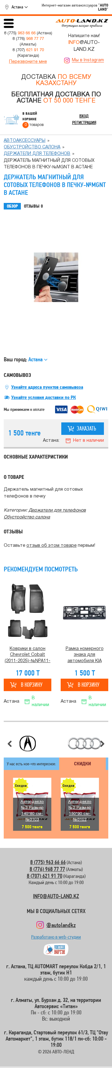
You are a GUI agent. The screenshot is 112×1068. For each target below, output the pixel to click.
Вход (84, 115)
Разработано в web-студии (56, 938)
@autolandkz (61, 924)
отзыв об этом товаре (51, 546)
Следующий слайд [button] (102, 743)
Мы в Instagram (88, 60)
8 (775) (19, 33)
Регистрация (84, 122)
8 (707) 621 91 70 (44, 876)
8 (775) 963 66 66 (48, 862)
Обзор (12, 206)
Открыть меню (9, 23)
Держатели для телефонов (37, 154)
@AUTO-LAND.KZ (84, 46)
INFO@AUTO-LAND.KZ (56, 896)
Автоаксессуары (24, 141)
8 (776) (28, 39)
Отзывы (33, 206)
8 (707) (28, 50)
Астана (17, 7)
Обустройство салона (32, 147)
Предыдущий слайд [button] (9, 743)
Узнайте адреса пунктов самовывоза (47, 387)
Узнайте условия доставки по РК (43, 397)
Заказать (86, 428)
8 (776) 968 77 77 (47, 869)
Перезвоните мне (28, 62)
